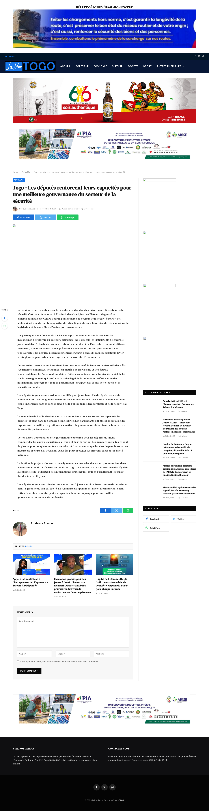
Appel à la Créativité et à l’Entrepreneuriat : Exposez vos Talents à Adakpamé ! (31, 582)
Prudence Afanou (30, 209)
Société (133, 66)
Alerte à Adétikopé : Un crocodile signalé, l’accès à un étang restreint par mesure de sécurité (179, 490)
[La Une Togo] (30, 66)
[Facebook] (5, 318)
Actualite (18, 180)
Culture (117, 66)
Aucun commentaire (71, 209)
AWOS (121, 800)
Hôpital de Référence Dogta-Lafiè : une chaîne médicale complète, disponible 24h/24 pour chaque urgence (112, 584)
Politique (82, 66)
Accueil (65, 66)
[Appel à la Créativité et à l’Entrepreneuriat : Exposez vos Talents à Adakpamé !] (31, 564)
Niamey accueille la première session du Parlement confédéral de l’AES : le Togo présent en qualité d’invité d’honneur (179, 470)
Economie (100, 66)
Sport (147, 66)
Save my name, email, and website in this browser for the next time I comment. (59, 661)
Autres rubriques (169, 66)
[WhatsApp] (5, 326)
